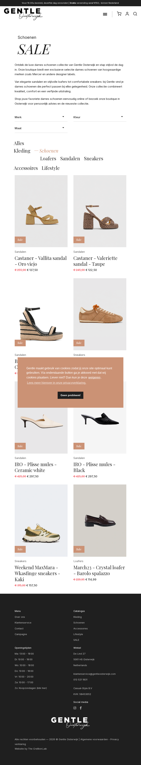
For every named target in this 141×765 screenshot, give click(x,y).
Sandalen (70, 158)
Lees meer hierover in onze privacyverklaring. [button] (56, 382)
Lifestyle (51, 168)
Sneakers (93, 158)
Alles (19, 143)
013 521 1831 (80, 679)
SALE (76, 640)
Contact (19, 628)
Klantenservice (23, 622)
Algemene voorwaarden (94, 739)
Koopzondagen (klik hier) (33, 688)
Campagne (21, 634)
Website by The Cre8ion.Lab (31, 748)
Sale (20, 240)
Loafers (48, 158)
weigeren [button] (94, 377)
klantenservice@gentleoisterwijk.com (94, 674)
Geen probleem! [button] (71, 395)
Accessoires (26, 168)
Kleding (22, 150)
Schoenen (48, 150)
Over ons (20, 617)
